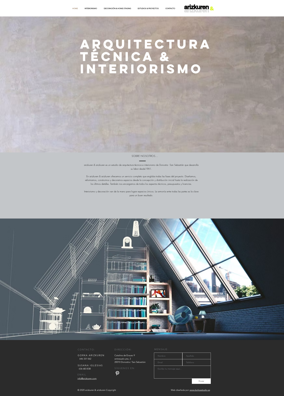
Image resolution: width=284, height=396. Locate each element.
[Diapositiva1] (142, 334)
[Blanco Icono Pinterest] (117, 373)
